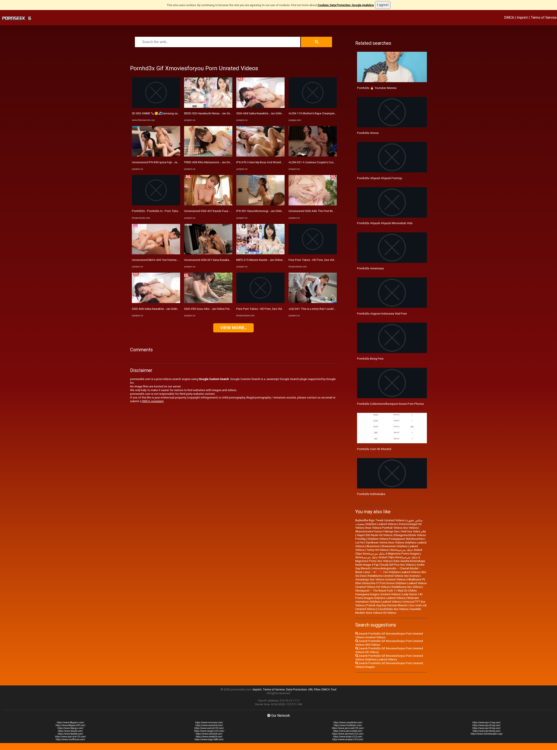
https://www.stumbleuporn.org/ (487, 733)
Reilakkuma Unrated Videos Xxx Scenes (393, 576)
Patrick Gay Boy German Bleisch (386, 605)
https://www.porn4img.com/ (487, 731)
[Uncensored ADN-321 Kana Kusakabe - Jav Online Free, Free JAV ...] (208, 253)
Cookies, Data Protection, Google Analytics (346, 5)
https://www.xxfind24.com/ (209, 733)
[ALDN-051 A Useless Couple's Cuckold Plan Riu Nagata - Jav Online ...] (313, 155)
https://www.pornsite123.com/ (70, 736)
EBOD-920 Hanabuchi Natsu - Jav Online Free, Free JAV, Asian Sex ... (227, 113)
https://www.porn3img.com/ (486, 728)
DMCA (509, 17)
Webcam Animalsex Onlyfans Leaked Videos (387, 599)
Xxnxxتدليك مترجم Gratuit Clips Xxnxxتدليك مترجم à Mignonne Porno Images (388, 551)
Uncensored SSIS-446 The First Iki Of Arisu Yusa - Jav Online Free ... (332, 211)
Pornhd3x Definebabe (371, 494)
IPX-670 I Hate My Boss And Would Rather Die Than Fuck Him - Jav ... (280, 162)
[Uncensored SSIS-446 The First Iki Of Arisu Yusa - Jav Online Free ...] (313, 204)
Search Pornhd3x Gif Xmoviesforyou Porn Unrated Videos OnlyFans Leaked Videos (389, 657)
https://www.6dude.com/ (70, 731)
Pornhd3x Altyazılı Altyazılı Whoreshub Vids (385, 223)
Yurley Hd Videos (377, 550)
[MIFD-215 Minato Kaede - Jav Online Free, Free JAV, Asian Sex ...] (260, 253)
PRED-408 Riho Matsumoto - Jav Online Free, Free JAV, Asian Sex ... (227, 162)
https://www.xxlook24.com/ (209, 736)
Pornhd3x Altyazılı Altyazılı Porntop (379, 178)
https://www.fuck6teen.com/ (348, 725)
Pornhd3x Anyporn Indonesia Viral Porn (382, 313)
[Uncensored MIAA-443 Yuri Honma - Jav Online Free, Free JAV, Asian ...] (156, 253)
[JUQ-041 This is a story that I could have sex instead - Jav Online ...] (313, 302)
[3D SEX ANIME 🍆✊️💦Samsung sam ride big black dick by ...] (156, 107)
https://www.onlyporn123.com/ (347, 739)
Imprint (522, 17)
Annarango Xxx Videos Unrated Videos (380, 579)
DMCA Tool (329, 689)
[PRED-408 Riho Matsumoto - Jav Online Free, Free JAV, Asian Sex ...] (208, 155)
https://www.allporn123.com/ (347, 736)
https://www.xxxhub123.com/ (209, 728)
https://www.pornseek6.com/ (347, 731)
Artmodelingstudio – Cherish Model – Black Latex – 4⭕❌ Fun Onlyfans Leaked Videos (388, 570)
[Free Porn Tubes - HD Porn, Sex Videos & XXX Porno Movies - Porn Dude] (260, 302)
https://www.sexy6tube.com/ (347, 722)
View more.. (233, 327)
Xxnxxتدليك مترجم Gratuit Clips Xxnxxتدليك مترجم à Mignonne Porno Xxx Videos (387, 559)
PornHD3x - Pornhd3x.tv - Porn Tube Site (158, 211)
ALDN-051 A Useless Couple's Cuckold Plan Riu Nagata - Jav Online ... (333, 162)
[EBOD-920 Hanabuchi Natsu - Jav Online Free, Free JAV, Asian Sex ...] (208, 107)
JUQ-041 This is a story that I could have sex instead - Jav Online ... (331, 309)
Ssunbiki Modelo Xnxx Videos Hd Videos (388, 611)
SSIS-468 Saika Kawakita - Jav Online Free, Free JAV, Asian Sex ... (173, 309)
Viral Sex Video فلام (413, 531)
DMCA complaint (153, 401)
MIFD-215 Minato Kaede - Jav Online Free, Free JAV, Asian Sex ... (277, 260)
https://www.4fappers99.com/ (70, 725)
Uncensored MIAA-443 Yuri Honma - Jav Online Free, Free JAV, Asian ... (177, 260)
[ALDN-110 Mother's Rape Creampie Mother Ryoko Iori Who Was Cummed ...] (313, 107)
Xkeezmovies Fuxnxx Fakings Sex (377, 531)
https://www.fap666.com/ (70, 733)
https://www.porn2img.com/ (486, 725)
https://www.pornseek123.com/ (348, 728)
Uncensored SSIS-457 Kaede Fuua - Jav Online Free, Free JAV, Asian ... (229, 211)
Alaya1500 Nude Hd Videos (374, 535)
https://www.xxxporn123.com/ (209, 731)
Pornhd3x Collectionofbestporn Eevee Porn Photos (390, 404)
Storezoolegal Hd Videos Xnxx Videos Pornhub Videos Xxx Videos (388, 526)
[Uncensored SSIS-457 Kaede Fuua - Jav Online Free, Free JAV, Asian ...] (208, 204)
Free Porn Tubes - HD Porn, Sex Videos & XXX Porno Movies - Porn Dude (283, 309)
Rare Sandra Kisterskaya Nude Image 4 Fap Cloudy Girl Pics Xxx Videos (390, 563)
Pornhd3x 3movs (368, 133)
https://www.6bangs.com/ (70, 728)
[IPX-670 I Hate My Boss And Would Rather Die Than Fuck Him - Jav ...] (260, 155)
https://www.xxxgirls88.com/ (209, 739)
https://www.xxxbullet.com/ (209, 725)
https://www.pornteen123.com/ (348, 733)
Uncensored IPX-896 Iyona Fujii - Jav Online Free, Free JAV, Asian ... (174, 162)
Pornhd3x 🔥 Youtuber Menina (376, 88)
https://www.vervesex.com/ (209, 722)
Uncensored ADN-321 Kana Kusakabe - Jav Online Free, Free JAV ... (227, 260)
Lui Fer (359, 542)
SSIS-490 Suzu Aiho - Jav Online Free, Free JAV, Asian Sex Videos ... (227, 309)
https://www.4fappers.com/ (70, 722)
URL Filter (314, 689)
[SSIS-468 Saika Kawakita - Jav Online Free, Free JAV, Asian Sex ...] (156, 302)
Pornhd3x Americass (370, 268)
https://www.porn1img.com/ (486, 722)
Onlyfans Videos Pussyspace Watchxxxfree (395, 539)
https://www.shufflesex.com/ (70, 739)
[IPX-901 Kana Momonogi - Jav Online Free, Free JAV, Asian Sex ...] (260, 204)
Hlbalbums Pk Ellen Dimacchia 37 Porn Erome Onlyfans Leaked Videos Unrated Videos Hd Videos (391, 583)
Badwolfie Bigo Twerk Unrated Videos (379, 520)
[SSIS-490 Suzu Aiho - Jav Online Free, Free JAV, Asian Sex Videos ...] (208, 302)
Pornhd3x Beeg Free (370, 358)
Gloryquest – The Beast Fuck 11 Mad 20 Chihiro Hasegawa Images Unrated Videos (386, 592)
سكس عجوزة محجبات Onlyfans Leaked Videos (389, 522)
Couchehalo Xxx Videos (392, 609)
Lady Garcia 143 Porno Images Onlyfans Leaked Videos (389, 596)
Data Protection (296, 689)
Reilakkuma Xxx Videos (407, 587)
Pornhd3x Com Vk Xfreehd (374, 449)
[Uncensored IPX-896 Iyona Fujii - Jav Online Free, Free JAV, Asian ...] (156, 155)
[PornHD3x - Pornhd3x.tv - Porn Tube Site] (156, 204)
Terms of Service (544, 17)
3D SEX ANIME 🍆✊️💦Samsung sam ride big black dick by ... (171, 113)
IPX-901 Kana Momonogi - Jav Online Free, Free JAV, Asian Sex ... (277, 211)
